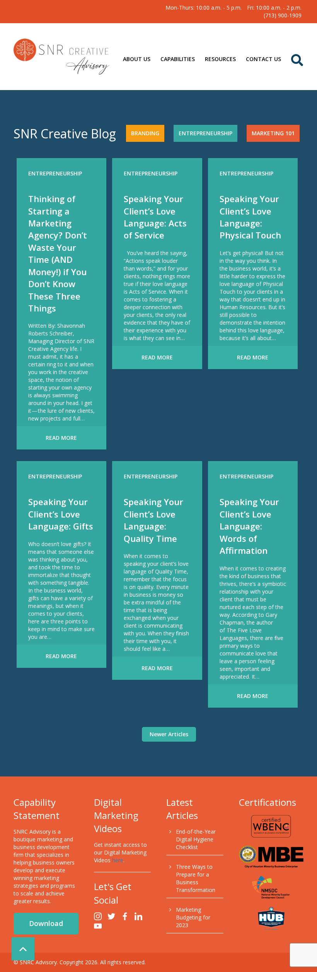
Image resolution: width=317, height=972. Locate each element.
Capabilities (177, 59)
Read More (61, 437)
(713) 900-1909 (283, 15)
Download (46, 923)
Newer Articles (169, 734)
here (117, 860)
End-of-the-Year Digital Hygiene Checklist (196, 839)
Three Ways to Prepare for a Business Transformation (195, 878)
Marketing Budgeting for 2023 (193, 917)
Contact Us (263, 59)
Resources (220, 59)
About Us (136, 59)
